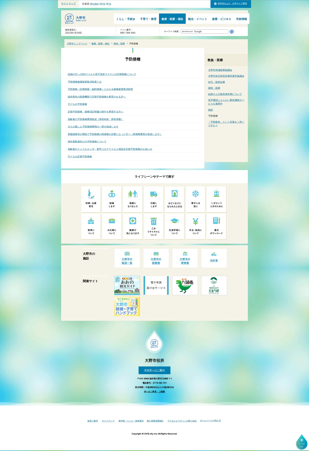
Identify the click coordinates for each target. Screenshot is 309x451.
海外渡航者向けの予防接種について (87, 141)
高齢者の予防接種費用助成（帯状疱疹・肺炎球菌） (95, 119)
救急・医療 (119, 43)
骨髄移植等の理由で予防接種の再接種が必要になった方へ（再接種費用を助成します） (115, 134)
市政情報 (241, 19)
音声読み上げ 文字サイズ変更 (232, 3)
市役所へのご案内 (154, 370)
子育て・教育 (148, 19)
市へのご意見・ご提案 (154, 391)
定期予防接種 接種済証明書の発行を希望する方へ (95, 111)
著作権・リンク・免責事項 (131, 421)
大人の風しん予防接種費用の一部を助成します (93, 126)
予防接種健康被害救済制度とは (85, 81)
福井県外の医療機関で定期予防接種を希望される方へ (97, 96)
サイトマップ (68, 3)
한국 (102, 3)
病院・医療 (214, 88)
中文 (109, 3)
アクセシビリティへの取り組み (182, 421)
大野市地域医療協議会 (220, 70)
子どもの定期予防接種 (80, 156)
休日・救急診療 (216, 82)
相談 (210, 109)
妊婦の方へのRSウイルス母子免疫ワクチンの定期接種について (102, 74)
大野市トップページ (77, 43)
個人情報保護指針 (155, 421)
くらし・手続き (125, 19)
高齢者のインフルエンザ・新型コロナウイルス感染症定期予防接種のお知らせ (110, 149)
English (95, 3)
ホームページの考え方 (210, 420)
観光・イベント (197, 19)
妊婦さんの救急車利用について (225, 94)
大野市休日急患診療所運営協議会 (226, 75)
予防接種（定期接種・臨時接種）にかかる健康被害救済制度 (100, 89)
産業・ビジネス (221, 19)
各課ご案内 (92, 421)
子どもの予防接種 (77, 104)
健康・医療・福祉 (172, 19)
